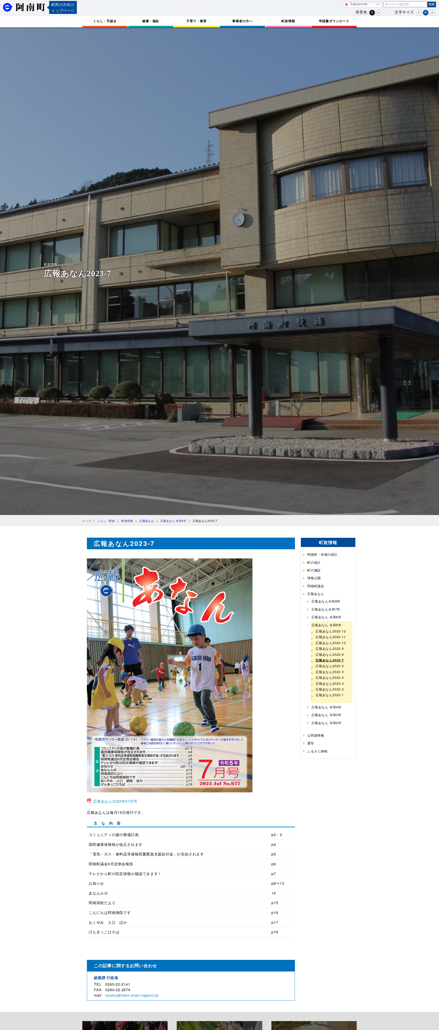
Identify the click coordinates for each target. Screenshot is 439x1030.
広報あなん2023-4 (330, 677)
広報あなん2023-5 (330, 671)
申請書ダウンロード (334, 21)
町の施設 (314, 570)
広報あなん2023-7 (330, 660)
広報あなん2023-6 (330, 666)
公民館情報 (315, 735)
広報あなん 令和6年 (326, 617)
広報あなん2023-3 (330, 683)
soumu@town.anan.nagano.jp (132, 995)
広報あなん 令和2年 (326, 722)
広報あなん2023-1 (330, 695)
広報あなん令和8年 (325, 601)
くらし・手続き (105, 21)
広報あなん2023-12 (331, 631)
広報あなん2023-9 (330, 648)
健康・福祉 (150, 21)
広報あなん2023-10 (331, 642)
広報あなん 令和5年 (326, 625)
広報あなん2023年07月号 (115, 801)
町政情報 (288, 21)
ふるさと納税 (317, 751)
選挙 (310, 743)
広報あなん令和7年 (325, 609)
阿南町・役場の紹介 (322, 554)
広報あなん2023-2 (330, 689)
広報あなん (315, 593)
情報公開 (314, 578)
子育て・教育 (196, 21)
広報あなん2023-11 (331, 636)
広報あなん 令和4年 (326, 707)
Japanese (358, 4)
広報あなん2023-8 (330, 654)
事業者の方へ (242, 21)
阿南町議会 (315, 586)
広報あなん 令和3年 (326, 714)
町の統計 (314, 562)
